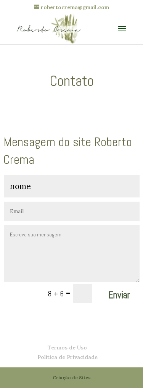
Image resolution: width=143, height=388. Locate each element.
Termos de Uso (67, 347)
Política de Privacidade (67, 357)
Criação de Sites (72, 377)
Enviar (119, 295)
